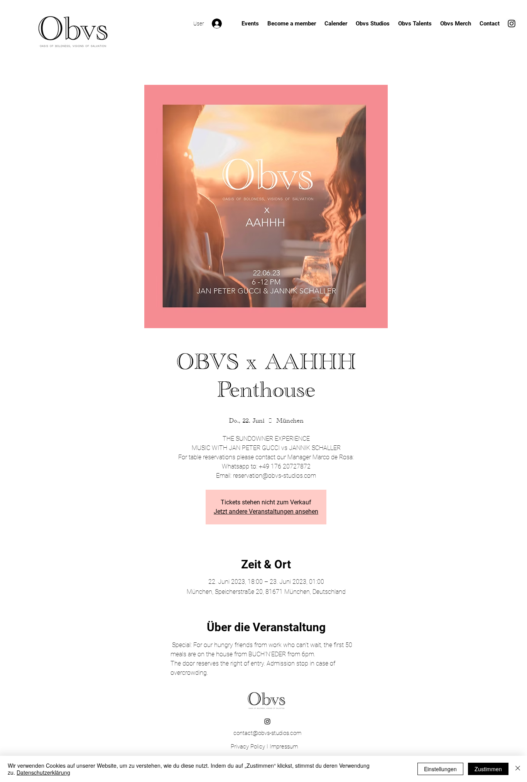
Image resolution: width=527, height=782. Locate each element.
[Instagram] (512, 24)
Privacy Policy (248, 746)
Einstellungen (440, 769)
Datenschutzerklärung (43, 772)
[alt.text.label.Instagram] (267, 721)
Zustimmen (488, 769)
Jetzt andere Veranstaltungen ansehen (266, 511)
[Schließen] (517, 769)
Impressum (284, 746)
